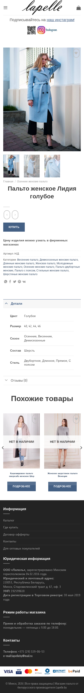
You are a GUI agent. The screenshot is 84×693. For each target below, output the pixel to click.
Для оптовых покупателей (21, 548)
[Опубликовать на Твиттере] (14, 282)
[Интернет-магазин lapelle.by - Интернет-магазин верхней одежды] (42, 7)
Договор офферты (16, 534)
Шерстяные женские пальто (20, 274)
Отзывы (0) (19, 380)
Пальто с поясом (25, 270)
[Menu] (5, 7)
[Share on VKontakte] (24, 282)
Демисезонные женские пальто (59, 260)
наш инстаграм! (61, 20)
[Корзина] (78, 8)
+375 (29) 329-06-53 (31, 651)
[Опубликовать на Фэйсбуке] (10, 282)
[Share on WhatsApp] (5, 282)
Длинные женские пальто (18, 263)
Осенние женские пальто (32, 181)
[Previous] (10, 99)
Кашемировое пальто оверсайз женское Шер (21, 475)
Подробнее (21, 486)
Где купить (10, 527)
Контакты (9, 541)
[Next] (74, 99)
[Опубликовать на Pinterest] (19, 282)
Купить (14, 227)
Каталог (8, 520)
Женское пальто (45, 263)
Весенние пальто (27, 260)
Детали (16, 303)
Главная (8, 181)
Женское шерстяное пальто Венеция (63, 475)
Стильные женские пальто (52, 270)
